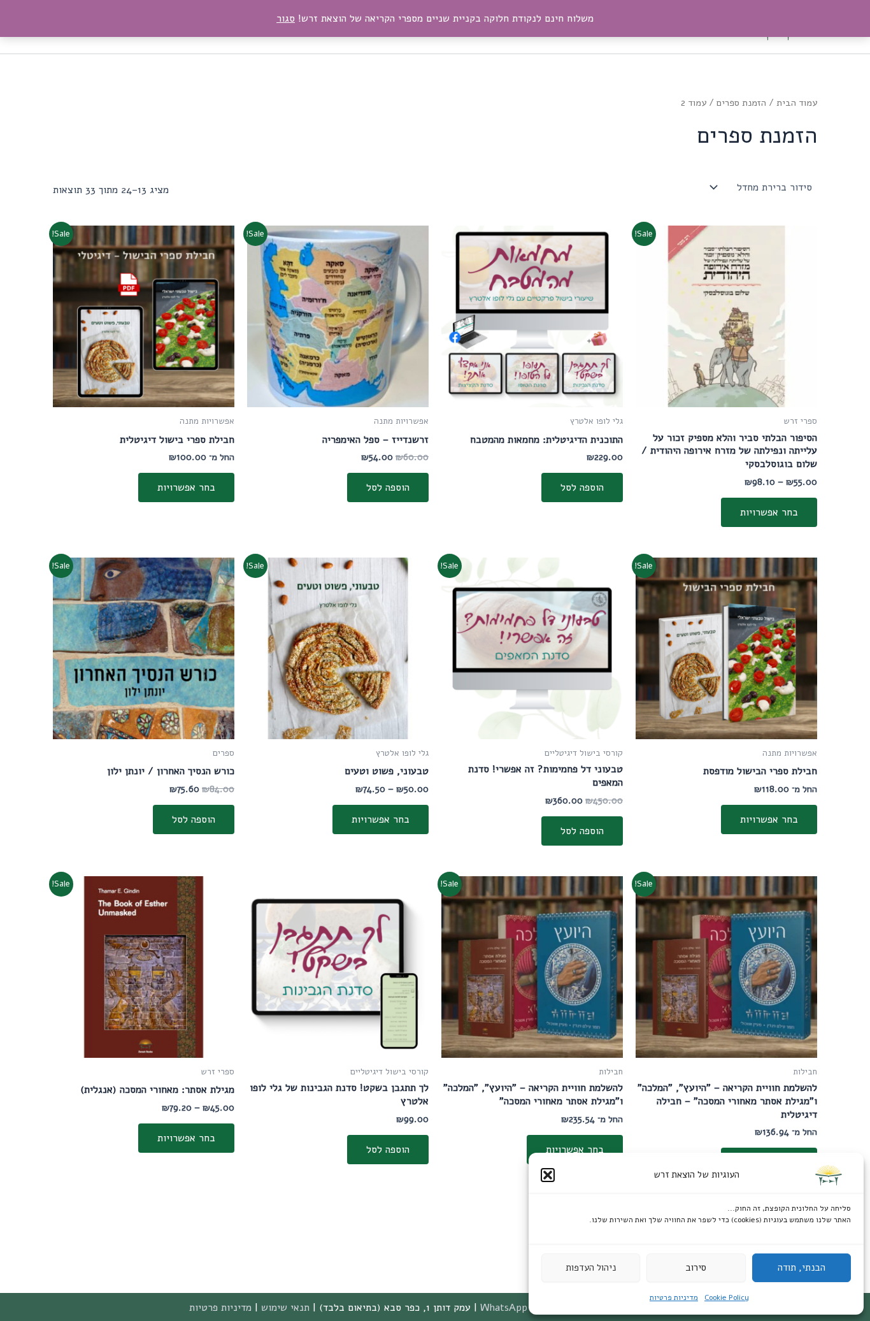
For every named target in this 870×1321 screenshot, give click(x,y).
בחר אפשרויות (769, 512)
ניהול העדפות (591, 1267)
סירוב (695, 1267)
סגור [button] (285, 18)
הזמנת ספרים (741, 102)
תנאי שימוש (285, 1308)
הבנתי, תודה (801, 1267)
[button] (547, 1175)
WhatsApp (503, 1308)
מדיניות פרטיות (674, 1297)
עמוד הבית (796, 102)
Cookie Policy (726, 1297)
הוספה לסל (582, 487)
